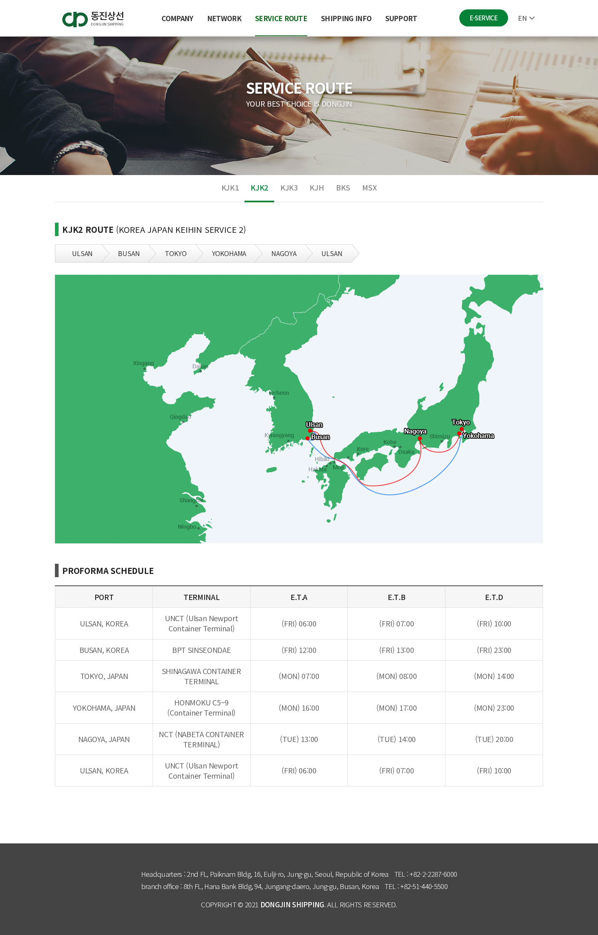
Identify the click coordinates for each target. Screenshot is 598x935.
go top (582, 919)
